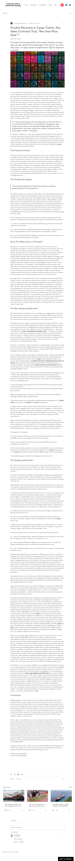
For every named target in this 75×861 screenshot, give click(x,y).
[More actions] (64, 23)
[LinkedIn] (66, 5)
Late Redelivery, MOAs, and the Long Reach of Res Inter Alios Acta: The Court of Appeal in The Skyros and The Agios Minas (13, 805)
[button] (70, 13)
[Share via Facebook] (11, 774)
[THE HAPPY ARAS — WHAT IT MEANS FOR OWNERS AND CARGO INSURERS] (61, 796)
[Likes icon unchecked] (15, 842)
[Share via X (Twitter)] (14, 774)
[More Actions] (64, 835)
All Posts (5, 13)
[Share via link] (22, 774)
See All (70, 787)
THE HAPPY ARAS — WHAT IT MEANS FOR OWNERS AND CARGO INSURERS (60, 805)
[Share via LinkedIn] (18, 774)
